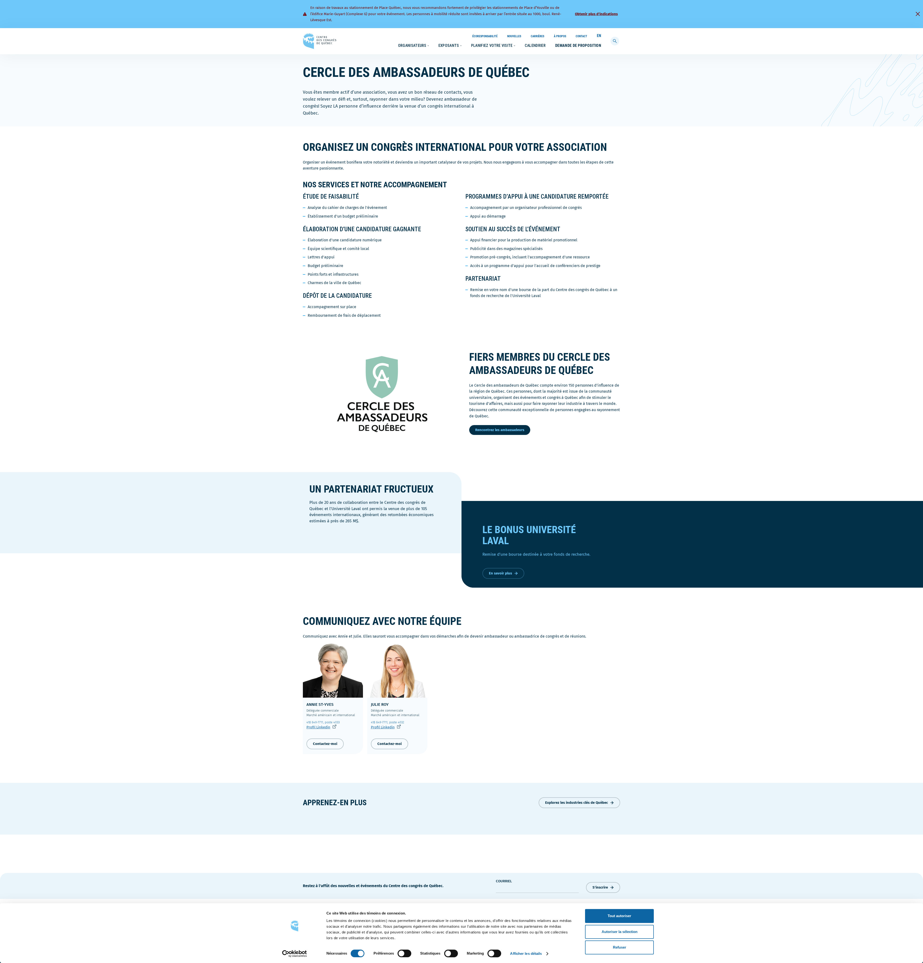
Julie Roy (380, 704)
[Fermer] (917, 14)
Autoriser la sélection (619, 932)
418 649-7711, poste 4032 (387, 722)
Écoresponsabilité (485, 36)
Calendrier (535, 45)
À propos (560, 36)
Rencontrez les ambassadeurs (499, 430)
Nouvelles (514, 36)
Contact (581, 36)
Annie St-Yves (320, 704)
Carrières (537, 36)
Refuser (619, 947)
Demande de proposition (578, 45)
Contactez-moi (325, 744)
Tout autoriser (619, 916)
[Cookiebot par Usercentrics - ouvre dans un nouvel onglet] (295, 953)
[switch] (404, 953)
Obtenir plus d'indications (596, 14)
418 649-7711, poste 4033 (323, 722)
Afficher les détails (526, 953)
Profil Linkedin (321, 727)
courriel (504, 881)
